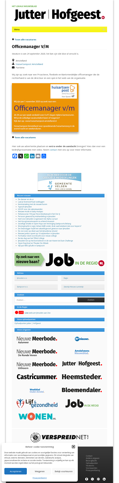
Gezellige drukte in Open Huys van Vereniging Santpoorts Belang (44, 223)
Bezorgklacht (91, 460)
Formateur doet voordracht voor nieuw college (37, 236)
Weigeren (40, 471)
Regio (66, 278)
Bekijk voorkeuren (64, 471)
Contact (89, 456)
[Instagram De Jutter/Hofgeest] (98, 479)
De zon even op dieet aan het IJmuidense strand (37, 231)
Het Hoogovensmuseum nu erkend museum (36, 221)
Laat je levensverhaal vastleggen (31, 202)
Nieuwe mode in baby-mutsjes (30, 211)
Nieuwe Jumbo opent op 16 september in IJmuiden (38, 233)
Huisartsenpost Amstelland (29, 64)
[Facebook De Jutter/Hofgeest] (86, 479)
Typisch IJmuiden (25, 206)
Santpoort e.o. (22, 287)
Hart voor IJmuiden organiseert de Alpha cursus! (38, 219)
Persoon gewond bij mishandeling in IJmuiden (36, 216)
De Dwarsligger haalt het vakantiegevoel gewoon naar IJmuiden (44, 228)
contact (53, 149)
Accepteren (15, 471)
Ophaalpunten (92, 463)
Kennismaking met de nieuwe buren (32, 204)
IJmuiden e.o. (22, 278)
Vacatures (90, 465)
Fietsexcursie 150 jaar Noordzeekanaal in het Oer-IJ (39, 214)
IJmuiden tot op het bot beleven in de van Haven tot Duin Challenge (45, 240)
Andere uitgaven (92, 458)
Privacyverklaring (40, 478)
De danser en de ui (26, 199)
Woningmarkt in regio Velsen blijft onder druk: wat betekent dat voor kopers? (49, 226)
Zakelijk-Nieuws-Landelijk (73, 287)
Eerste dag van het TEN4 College (31, 238)
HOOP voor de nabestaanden (30, 209)
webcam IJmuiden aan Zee (38, 313)
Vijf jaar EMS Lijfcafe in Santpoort (31, 245)
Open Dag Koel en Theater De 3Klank (33, 243)
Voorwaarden (91, 468)
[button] (73, 446)
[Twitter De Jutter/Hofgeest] (92, 479)
